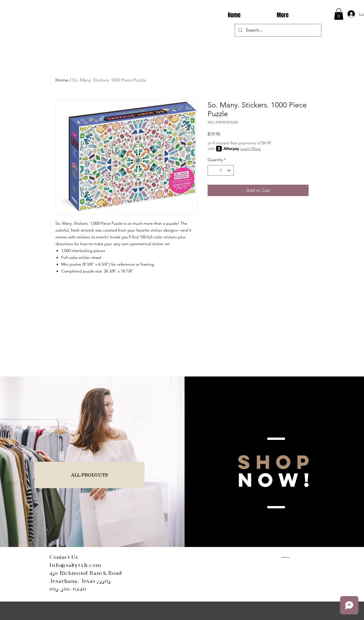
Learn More (250, 148)
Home (61, 80)
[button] (339, 14)
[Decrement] (212, 170)
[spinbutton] (221, 170)
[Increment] (229, 170)
